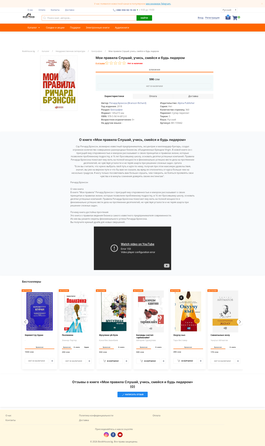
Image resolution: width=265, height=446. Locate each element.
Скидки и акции (55, 27)
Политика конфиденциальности (96, 415)
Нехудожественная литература (70, 51)
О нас (30, 10)
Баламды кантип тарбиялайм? (144, 336)
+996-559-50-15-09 (126, 10)
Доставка (69, 10)
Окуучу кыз (179, 335)
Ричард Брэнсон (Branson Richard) (127, 103)
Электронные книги (97, 27)
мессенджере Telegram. (158, 3)
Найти (144, 18)
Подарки (75, 27)
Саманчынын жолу (220, 335)
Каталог (33, 27)
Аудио (86, 347)
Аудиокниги (122, 27)
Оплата (42, 10)
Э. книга (77, 347)
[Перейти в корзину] (234, 18)
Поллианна (67, 335)
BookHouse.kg (28, 51)
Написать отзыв (133, 394)
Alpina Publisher (186, 103)
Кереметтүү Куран (34, 335)
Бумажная (154, 69)
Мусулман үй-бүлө (108, 335)
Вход (200, 17)
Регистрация (212, 17)
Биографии (97, 51)
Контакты (55, 10)
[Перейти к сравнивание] (228, 18)
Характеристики (114, 96)
